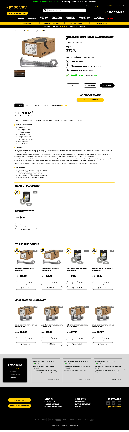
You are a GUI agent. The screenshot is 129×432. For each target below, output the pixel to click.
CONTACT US (49, 402)
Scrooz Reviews (56, 105)
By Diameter (39, 31)
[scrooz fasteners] (16, 7)
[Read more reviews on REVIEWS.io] (15, 377)
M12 (44, 31)
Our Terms (55, 425)
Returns (37, 105)
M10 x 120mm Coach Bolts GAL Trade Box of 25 (24, 269)
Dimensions (31, 31)
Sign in (89, 6)
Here (94, 1)
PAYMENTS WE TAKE (83, 404)
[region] (77, 370)
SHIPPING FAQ (80, 402)
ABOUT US (48, 399)
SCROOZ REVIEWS (51, 404)
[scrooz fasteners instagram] (113, 403)
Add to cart (91, 85)
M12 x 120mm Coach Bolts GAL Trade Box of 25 (50, 269)
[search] (45, 10)
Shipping (28, 105)
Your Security (74, 425)
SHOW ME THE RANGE (19, 400)
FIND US (78, 407)
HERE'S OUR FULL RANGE (90, 99)
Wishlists (110, 6)
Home (16, 31)
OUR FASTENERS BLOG (53, 407)
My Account (99, 6)
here (95, 75)
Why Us (46, 105)
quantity (30, 224)
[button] (29, 370)
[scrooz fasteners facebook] (108, 403)
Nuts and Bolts (23, 31)
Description (19, 105)
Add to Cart (26, 229)
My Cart (121, 6)
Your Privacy (64, 425)
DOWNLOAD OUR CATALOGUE (19, 405)
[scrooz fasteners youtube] (119, 403)
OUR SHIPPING (80, 399)
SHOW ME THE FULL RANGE (17, 13)
